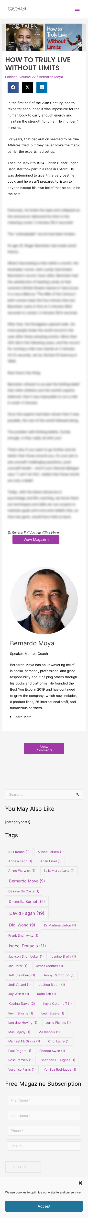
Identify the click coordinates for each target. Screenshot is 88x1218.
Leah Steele (52, 1013)
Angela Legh (20, 861)
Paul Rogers (19, 1051)
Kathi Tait (46, 994)
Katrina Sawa (22, 1003)
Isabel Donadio (27, 945)
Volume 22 (27, 77)
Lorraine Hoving (22, 1022)
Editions (11, 77)
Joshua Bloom (52, 985)
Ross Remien (20, 1060)
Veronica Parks (22, 1069)
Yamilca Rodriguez (60, 1069)
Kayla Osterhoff (57, 1003)
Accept (44, 1206)
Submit (23, 1167)
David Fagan (26, 913)
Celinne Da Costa (23, 891)
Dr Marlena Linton (60, 925)
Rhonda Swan (52, 1051)
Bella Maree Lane (59, 870)
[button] (80, 1183)
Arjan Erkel (51, 861)
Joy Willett (18, 994)
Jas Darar (17, 966)
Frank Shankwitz (23, 935)
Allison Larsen (51, 852)
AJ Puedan (19, 852)
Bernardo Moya (51, 77)
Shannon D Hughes (58, 1060)
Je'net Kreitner (49, 966)
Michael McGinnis (24, 1041)
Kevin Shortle (20, 1013)
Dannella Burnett (27, 901)
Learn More (22, 717)
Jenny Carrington (59, 975)
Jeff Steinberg (21, 975)
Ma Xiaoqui (49, 1032)
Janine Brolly (64, 956)
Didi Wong (22, 925)
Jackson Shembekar (26, 956)
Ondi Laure (59, 1041)
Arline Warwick (21, 870)
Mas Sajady (19, 1032)
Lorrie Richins (58, 1022)
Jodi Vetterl (19, 985)
